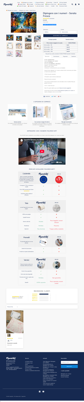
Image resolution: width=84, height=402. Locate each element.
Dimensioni (45, 29)
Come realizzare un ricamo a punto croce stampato (49, 378)
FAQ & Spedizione (29, 366)
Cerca (26, 364)
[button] (46, 18)
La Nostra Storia (29, 361)
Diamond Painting (65, 375)
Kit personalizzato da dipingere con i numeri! (48, 365)
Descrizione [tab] (47, 56)
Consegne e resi (28, 363)
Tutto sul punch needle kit (49, 383)
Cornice (62, 29)
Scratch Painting (65, 376)
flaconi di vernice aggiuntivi (65, 88)
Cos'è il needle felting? (48, 384)
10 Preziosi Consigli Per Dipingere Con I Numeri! (48, 370)
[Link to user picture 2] (8, 335)
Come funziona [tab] (56, 56)
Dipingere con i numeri (66, 373)
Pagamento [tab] (65, 56)
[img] (10, 338)
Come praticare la (65, 90)
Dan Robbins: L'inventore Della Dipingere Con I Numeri (50, 376)
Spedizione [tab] (74, 56)
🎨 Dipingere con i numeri (11, 10)
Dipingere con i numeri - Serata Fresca (27, 10)
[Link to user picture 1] (14, 321)
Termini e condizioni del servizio (32, 370)
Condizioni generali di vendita (32, 367)
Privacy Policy (28, 369)
